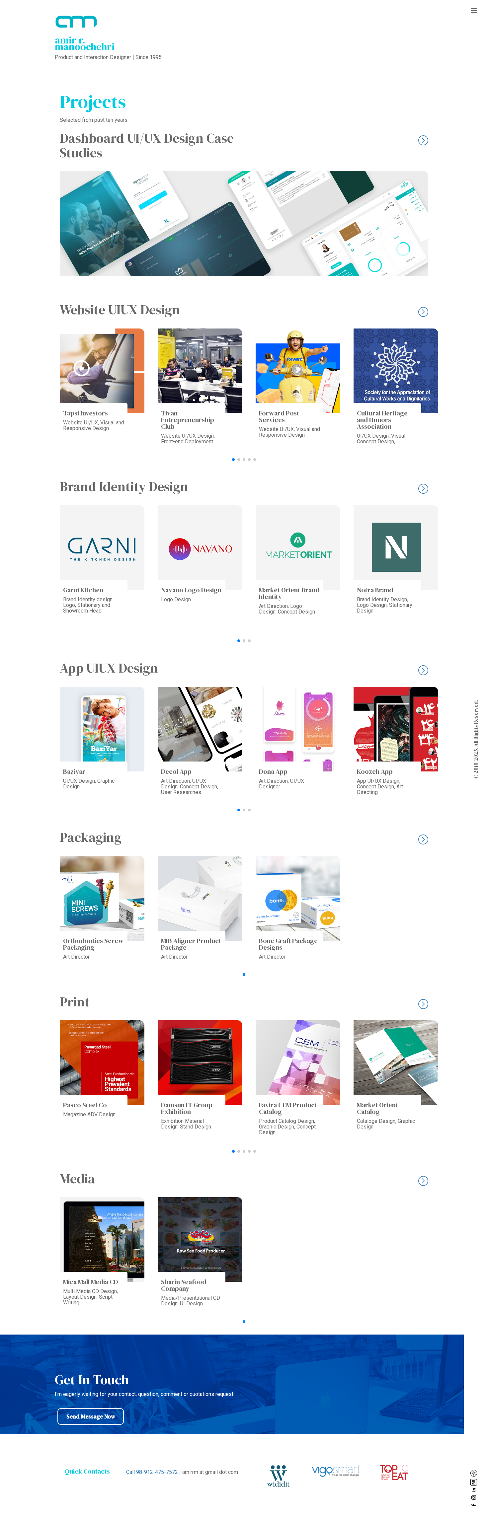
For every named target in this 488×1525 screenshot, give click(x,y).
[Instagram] (475, 1497)
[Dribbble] (475, 1473)
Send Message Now (90, 1416)
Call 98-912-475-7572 (152, 1472)
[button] (233, 459)
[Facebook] (475, 1505)
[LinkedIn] (475, 1490)
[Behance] (475, 1482)
